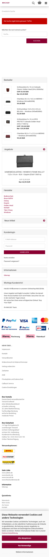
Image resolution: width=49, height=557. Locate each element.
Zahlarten (5, 371)
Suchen (36, 41)
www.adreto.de (7, 473)
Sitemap (7, 275)
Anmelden (24, 252)
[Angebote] (44, 149)
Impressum (6, 349)
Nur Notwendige (24, 546)
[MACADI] (5, 3)
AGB (3, 375)
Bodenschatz (8, 196)
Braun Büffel (8, 198)
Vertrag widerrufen (8, 366)
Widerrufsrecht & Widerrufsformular (14, 362)
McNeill (6, 208)
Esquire (6, 203)
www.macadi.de (7, 477)
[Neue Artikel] (44, 220)
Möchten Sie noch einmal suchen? (14, 30)
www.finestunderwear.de (10, 480)
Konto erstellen (9, 258)
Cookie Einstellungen (9, 387)
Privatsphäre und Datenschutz (12, 379)
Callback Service (8, 383)
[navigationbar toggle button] (46, 3)
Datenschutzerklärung (10, 533)
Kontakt (4, 354)
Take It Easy (8, 210)
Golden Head (8, 205)
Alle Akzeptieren (24, 538)
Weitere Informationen (24, 552)
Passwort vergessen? (11, 261)
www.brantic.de (7, 475)
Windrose (7, 212)
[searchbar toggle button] (33, 3)
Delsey (6, 201)
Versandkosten (7, 358)
